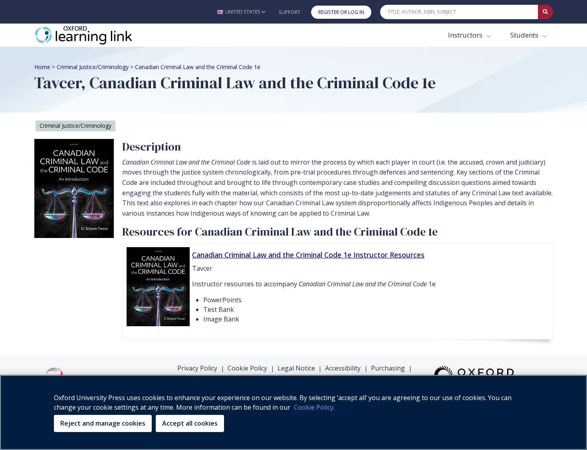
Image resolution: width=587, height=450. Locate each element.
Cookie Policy (247, 368)
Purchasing (388, 368)
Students (525, 35)
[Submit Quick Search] (545, 12)
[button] (241, 12)
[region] (293, 412)
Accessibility (343, 368)
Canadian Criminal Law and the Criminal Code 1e (197, 67)
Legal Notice (296, 368)
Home (42, 67)
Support (289, 12)
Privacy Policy (197, 368)
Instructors (466, 35)
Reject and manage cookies (102, 423)
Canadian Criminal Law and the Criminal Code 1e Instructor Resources (308, 255)
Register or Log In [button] (341, 12)
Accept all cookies (190, 423)
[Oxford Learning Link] (94, 35)
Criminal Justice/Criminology (93, 67)
